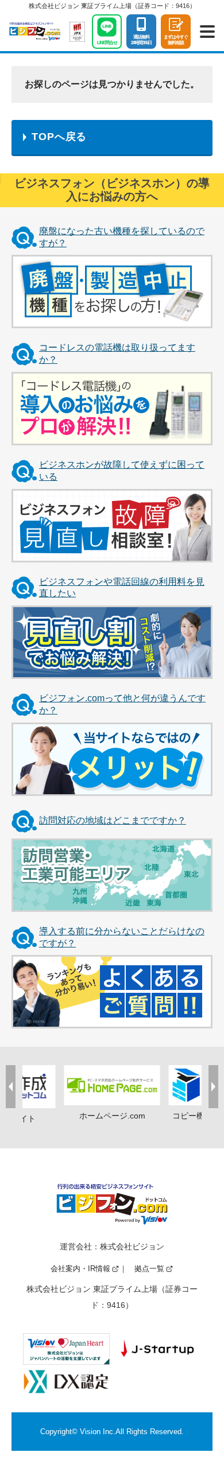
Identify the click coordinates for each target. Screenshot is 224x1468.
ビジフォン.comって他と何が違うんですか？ (122, 704)
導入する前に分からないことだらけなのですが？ (121, 937)
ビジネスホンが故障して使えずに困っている (121, 470)
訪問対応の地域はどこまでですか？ (112, 820)
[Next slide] (213, 1086)
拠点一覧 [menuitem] (149, 1268)
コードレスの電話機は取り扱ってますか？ (117, 353)
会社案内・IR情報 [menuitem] (80, 1268)
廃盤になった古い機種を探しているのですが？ (121, 237)
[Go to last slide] (11, 1086)
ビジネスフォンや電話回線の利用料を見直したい (121, 588)
